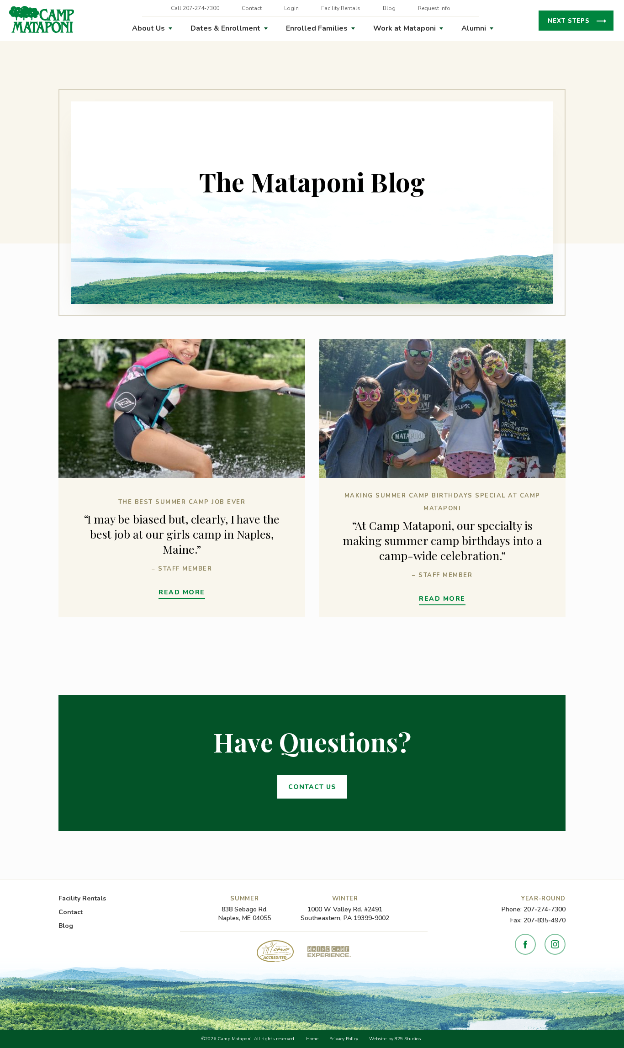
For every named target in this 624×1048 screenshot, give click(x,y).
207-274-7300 (545, 909)
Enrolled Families (317, 28)
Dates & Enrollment (225, 28)
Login (291, 8)
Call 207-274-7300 (195, 8)
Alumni (473, 28)
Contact (252, 8)
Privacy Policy (343, 1039)
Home (312, 1039)
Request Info (434, 8)
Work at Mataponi (404, 28)
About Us (148, 28)
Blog (389, 8)
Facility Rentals (340, 8)
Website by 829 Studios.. (396, 1039)
